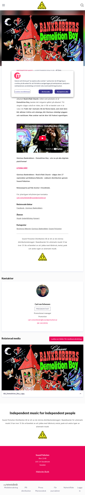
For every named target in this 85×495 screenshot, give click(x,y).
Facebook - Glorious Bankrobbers (29, 208)
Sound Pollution (55, 228)
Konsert (36, 218)
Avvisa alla (46, 92)
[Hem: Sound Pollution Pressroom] (42, 5)
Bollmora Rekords (24, 228)
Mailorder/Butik (42, 471)
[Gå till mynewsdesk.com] (10, 484)
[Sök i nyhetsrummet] (82, 5)
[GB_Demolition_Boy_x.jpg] (42, 367)
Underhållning (27, 218)
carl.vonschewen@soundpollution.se (31, 197)
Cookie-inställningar (22, 92)
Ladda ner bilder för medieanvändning (66, 339)
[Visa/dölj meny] (3, 5)
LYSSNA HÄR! (22, 168)
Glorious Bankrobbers (39, 228)
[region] (42, 84)
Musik (19, 218)
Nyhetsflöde (69, 487)
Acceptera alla (62, 92)
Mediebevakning (11, 487)
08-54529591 (42, 323)
